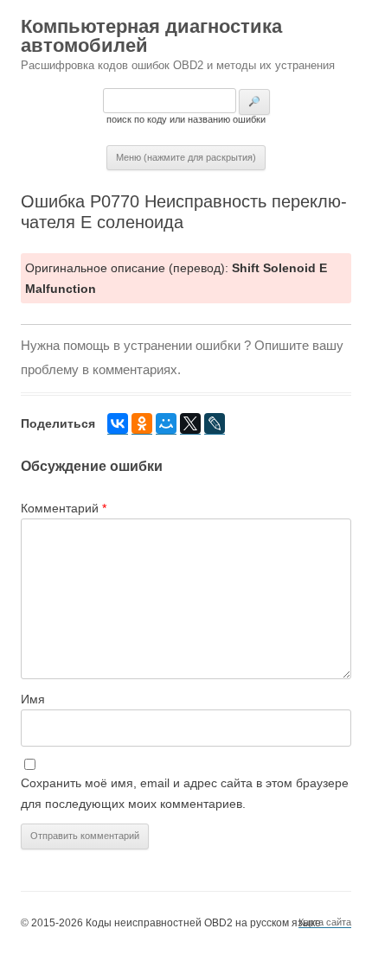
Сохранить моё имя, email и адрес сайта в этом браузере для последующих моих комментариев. (185, 793)
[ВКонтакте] (117, 424)
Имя (33, 699)
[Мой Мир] (166, 424)
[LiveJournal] (214, 424)
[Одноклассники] (141, 424)
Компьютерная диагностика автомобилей (151, 36)
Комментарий (63, 508)
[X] (190, 424)
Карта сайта (324, 922)
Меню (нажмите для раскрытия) (186, 157)
